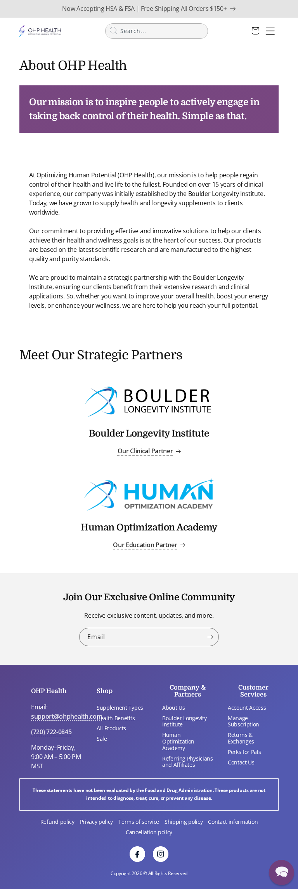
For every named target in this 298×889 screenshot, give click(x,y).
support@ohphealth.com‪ (66, 716)
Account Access (247, 707)
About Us (173, 707)
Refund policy (57, 821)
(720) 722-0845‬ (51, 732)
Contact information (233, 821)
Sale (102, 738)
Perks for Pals (244, 752)
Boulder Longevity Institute (184, 721)
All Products (111, 728)
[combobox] (156, 31)
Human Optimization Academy (178, 741)
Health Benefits (116, 718)
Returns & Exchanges (241, 738)
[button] (281, 872)
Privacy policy (96, 821)
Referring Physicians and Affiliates (187, 762)
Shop (105, 691)
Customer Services (253, 691)
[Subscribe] (209, 637)
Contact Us (241, 762)
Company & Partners (188, 691)
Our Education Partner (145, 545)
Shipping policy (184, 821)
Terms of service (138, 821)
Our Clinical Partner (145, 451)
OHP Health (49, 691)
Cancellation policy (149, 832)
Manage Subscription (243, 721)
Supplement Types (120, 707)
